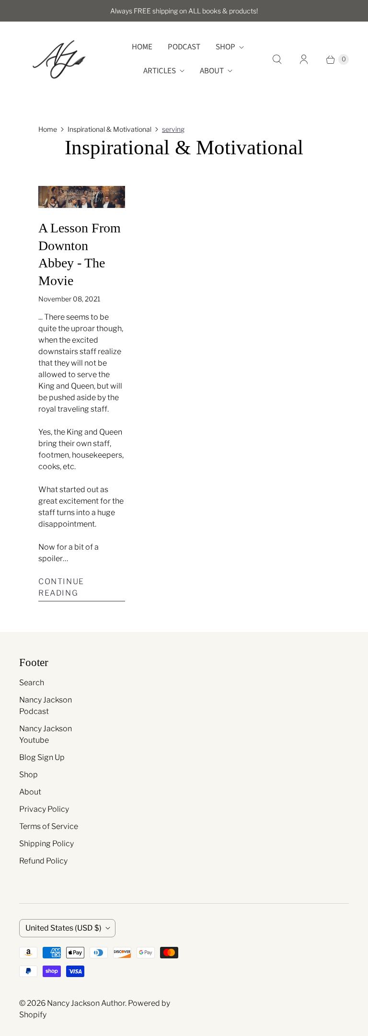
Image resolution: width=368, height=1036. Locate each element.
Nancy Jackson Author (86, 1003)
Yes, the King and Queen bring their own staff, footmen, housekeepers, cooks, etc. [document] (81, 449)
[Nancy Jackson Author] (58, 59)
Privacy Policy (44, 809)
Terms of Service (48, 826)
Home (142, 47)
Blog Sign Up (42, 757)
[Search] (277, 59)
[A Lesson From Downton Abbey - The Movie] (81, 196)
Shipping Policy (46, 843)
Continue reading (61, 587)
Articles (159, 71)
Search (31, 682)
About (212, 71)
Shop (225, 47)
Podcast (184, 47)
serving (173, 129)
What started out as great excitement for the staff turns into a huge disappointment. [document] (81, 507)
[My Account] (303, 59)
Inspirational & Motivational (109, 129)
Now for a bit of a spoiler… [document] (68, 552)
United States (63, 927)
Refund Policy (43, 860)
